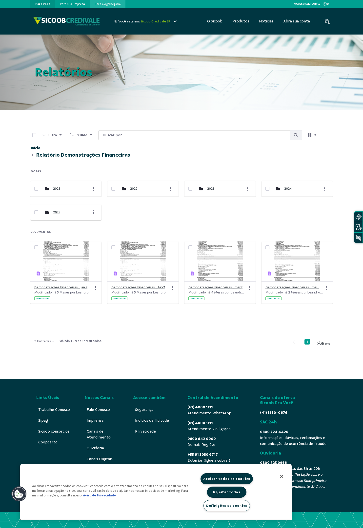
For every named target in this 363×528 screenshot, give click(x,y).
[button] (19, 494)
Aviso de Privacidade (99, 495)
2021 (210, 188)
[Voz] (358, 227)
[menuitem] (42, 4)
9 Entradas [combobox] (42, 341)
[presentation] (42, 4)
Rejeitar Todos (226, 492)
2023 (56, 188)
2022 (133, 188)
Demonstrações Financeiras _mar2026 (217, 287)
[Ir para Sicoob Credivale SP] (66, 21)
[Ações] (96, 288)
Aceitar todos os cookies (226, 479)
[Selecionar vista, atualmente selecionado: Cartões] (312, 135)
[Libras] (358, 217)
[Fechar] (281, 476)
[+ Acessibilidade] (358, 238)
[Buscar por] (296, 135)
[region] (156, 492)
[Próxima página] (323, 344)
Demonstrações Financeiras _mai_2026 (294, 287)
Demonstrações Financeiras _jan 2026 (63, 287)
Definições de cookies (226, 506)
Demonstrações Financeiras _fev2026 (140, 287)
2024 (288, 188)
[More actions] (94, 189)
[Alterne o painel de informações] (327, 135)
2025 (56, 212)
